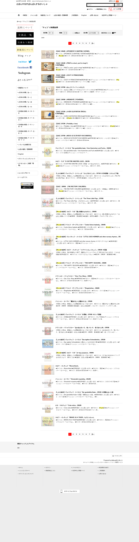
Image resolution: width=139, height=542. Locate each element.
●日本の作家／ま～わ (25, 106)
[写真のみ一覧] (109, 33)
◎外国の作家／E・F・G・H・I (26, 119)
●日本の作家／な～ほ (25, 102)
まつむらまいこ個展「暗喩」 (26, 164)
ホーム (21, 467)
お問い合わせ (102, 473)
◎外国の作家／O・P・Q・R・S (27, 132)
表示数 (45, 33)
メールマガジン (76, 467)
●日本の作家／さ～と (25, 97)
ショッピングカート (24, 470)
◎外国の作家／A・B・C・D (26, 112)
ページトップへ (118, 455)
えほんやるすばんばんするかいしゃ (32, 4)
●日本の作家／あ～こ (25, 92)
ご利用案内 (102, 470)
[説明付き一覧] (114, 33)
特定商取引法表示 (103, 467)
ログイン (90, 9)
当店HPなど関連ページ (78, 470)
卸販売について (23, 88)
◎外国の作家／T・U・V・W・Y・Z (26, 139)
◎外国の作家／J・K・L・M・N (26, 125)
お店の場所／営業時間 (25, 149)
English (21, 154)
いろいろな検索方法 (24, 144)
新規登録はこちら (101, 9)
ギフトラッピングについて (26, 159)
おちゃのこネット (117, 460)
